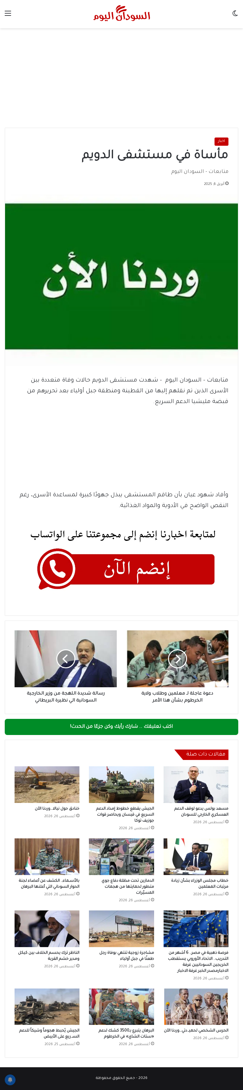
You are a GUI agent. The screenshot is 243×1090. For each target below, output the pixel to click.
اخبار (221, 141)
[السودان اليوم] (121, 14)
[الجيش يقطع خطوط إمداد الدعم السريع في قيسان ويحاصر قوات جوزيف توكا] (121, 784)
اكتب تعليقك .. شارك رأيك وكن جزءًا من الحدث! (121, 727)
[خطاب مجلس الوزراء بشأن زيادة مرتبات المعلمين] (196, 856)
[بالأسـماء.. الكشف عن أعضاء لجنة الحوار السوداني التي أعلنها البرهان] (47, 856)
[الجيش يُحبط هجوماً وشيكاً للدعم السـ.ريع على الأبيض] (47, 1007)
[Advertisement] (121, 75)
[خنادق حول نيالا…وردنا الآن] (47, 784)
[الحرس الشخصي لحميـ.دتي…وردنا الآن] (196, 1007)
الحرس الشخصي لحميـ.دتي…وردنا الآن (196, 1031)
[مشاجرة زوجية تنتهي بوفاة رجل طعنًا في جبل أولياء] (121, 928)
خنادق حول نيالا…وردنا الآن (57, 809)
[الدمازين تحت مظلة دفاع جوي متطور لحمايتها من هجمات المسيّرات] (121, 856)
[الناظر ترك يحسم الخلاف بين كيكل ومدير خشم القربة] (47, 928)
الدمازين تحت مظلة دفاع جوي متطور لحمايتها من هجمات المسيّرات (128, 887)
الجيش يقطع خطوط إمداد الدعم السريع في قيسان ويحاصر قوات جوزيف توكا (125, 815)
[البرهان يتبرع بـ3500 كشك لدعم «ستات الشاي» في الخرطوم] (121, 1007)
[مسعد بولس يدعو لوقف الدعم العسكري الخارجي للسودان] (196, 784)
